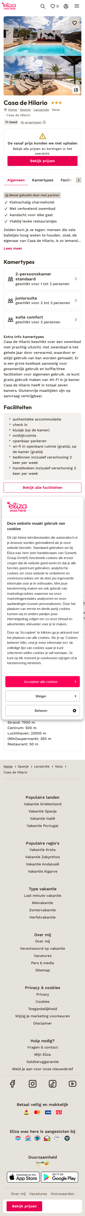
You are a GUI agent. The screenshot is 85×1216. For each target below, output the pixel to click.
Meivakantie (42, 903)
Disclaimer (42, 1023)
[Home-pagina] (9, 6)
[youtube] (72, 1087)
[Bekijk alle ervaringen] (25, 122)
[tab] (16, 180)
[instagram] (32, 1087)
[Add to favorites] (75, 23)
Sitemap (42, 970)
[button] (42, 36)
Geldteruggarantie (43, 1062)
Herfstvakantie (42, 917)
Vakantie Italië (42, 818)
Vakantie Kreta (42, 850)
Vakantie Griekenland (42, 804)
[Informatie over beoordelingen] (44, 122)
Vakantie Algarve (42, 871)
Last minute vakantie (42, 895)
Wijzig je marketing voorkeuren (42, 1016)
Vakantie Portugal (42, 826)
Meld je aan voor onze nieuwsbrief (42, 1069)
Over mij (42, 941)
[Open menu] (76, 6)
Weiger (41, 696)
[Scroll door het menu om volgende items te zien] (78, 180)
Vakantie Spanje (43, 811)
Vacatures (42, 956)
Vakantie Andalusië (42, 864)
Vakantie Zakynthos (42, 857)
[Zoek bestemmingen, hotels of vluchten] (42, 6)
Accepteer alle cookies (41, 681)
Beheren (41, 711)
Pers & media (42, 963)
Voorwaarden (62, 1194)
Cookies (42, 1001)
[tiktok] (52, 1087)
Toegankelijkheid (42, 1009)
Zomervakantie (42, 910)
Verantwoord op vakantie (42, 948)
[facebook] (12, 1087)
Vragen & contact (42, 1047)
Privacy (42, 994)
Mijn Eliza (42, 1054)
